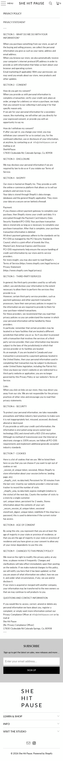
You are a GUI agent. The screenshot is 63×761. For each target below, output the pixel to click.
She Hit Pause (25, 753)
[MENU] (1, 3)
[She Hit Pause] (31, 3)
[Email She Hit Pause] (28, 743)
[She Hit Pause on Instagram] (34, 743)
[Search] (50, 3)
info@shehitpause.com (44, 142)
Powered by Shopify (42, 753)
